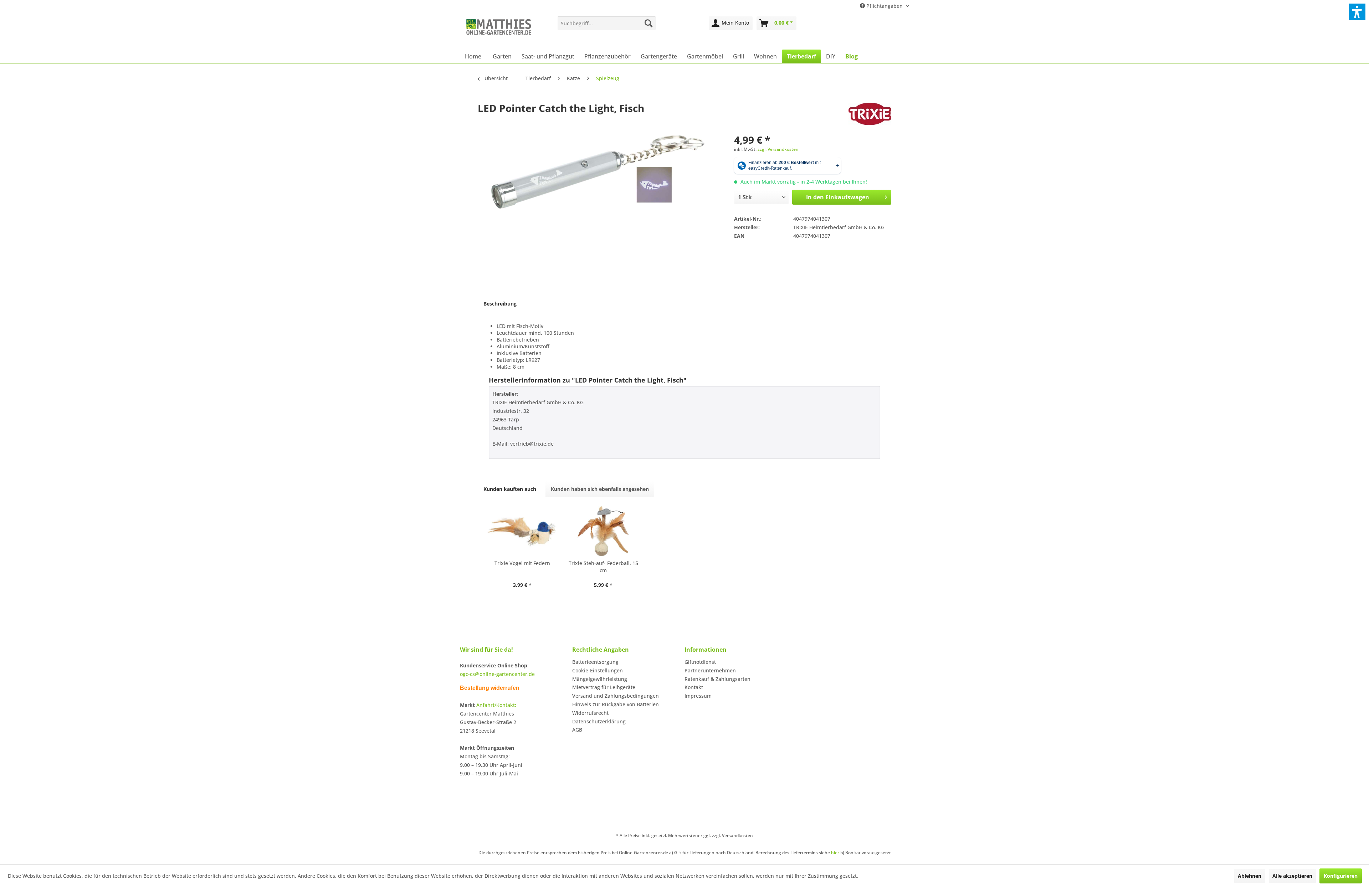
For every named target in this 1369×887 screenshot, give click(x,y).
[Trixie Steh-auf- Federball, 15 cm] (603, 531)
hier (835, 853)
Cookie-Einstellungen (597, 670)
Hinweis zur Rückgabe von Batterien (615, 704)
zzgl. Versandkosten (778, 149)
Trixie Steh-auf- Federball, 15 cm (603, 567)
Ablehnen (1249, 875)
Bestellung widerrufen (489, 688)
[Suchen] (648, 23)
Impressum (698, 695)
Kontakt (693, 687)
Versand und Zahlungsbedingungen (615, 695)
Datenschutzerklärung (599, 721)
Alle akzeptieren (1292, 875)
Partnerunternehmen (710, 670)
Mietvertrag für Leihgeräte (603, 687)
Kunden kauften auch (509, 489)
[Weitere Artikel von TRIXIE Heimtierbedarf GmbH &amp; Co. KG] (869, 115)
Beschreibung (500, 303)
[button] (1357, 12)
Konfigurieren (1341, 875)
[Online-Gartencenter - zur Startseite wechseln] (498, 31)
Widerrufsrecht (590, 712)
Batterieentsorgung (595, 661)
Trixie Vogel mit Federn (522, 563)
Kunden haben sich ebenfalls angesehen (600, 489)
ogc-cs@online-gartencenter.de (497, 674)
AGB (577, 729)
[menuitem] (606, 23)
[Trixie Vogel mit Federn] (522, 531)
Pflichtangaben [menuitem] (884, 5)
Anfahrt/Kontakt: (496, 705)
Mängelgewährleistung (599, 679)
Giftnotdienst (700, 661)
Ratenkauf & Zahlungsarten (717, 679)
